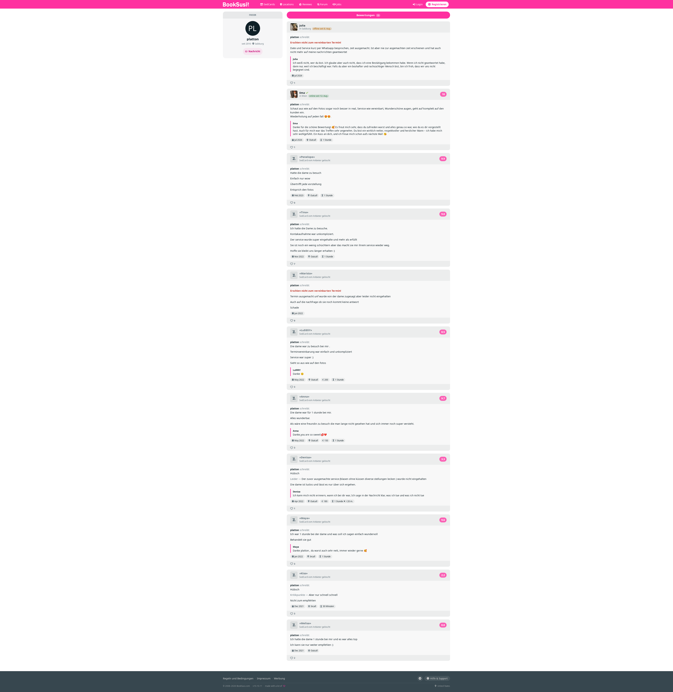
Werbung (279, 678)
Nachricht (254, 51)
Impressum (263, 678)
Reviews (307, 4)
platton (294, 37)
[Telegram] (420, 678)
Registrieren (438, 4)
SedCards (269, 4)
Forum (323, 4)
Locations (288, 4)
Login (419, 4)
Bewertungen (367, 15)
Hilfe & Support (439, 678)
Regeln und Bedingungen (238, 678)
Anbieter (317, 160)
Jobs (338, 4)
